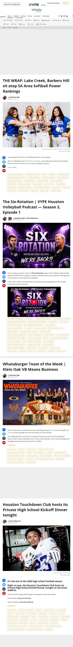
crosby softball (37, 184)
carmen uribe (56, 187)
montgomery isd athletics (15, 181)
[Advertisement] (36, 35)
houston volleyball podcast (55, 328)
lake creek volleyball (62, 335)
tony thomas (52, 613)
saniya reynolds (12, 351)
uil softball (52, 174)
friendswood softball (24, 184)
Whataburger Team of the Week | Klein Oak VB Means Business (34, 366)
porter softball (12, 187)
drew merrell (41, 351)
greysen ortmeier (54, 348)
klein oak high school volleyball (16, 344)
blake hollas (54, 623)
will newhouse (11, 623)
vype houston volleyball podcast (37, 322)
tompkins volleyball (45, 331)
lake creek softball (43, 181)
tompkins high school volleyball (16, 335)
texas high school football (36, 626)
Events (23, 24)
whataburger (59, 459)
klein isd (29, 452)
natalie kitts (51, 351)
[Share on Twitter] (4, 162)
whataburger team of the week (16, 462)
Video (38, 20)
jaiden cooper (44, 190)
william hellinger (31, 613)
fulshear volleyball (48, 344)
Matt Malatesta (32, 218)
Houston (15, 27)
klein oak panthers (33, 456)
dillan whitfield (54, 620)
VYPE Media (9, 20)
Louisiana (37, 16)
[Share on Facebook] (4, 157)
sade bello (22, 351)
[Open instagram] (64, 16)
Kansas (30, 16)
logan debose (65, 616)
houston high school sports (15, 174)
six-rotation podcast (39, 328)
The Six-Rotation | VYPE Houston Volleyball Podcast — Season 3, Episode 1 (33, 207)
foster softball (11, 184)
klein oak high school (60, 452)
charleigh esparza (23, 190)
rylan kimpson (24, 620)
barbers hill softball (56, 181)
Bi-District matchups (33, 161)
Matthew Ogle (15, 97)
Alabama (16, 16)
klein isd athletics (39, 452)
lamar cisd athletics (63, 177)
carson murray (20, 613)
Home (4, 27)
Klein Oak (52, 430)
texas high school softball (32, 174)
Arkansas (23, 16)
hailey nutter (66, 187)
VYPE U (30, 20)
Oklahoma (10, 17)
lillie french (57, 456)
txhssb (44, 174)
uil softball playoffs (63, 174)
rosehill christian (48, 610)
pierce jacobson (43, 616)
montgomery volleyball (34, 344)
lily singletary (66, 456)
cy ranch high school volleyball (59, 338)
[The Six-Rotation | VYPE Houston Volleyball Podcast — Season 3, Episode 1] (36, 245)
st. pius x (34, 616)
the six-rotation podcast (14, 325)
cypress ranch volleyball (34, 335)
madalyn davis (12, 190)
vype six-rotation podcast (15, 328)
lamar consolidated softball (42, 187)
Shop (15, 24)
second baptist (23, 623)
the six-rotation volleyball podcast (33, 325)
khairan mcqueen (12, 620)
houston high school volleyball (61, 318)
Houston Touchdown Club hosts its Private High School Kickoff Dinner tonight (35, 510)
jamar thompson (60, 610)
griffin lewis (64, 620)
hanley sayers (42, 613)
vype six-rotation (49, 325)
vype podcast (53, 322)
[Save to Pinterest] (4, 170)
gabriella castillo (55, 190)
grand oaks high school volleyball (31, 341)
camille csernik (43, 348)
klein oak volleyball (49, 341)
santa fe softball (48, 184)
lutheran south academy (25, 610)
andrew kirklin (25, 616)
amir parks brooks (13, 616)
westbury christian (43, 623)
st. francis (10, 613)
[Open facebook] (59, 16)
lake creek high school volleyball (16, 338)
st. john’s (61, 613)
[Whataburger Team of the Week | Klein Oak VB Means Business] (36, 402)
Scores (32, 24)
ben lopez (32, 623)
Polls (7, 24)
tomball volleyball (12, 331)
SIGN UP (65, 3)
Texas (9, 16)
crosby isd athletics (30, 181)
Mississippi (45, 16)
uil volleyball (29, 318)
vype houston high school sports (16, 177)
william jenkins (31, 462)
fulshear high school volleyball (16, 348)
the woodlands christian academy (17, 626)
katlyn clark (35, 190)
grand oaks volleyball (13, 341)
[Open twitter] (61, 16)
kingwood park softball (25, 187)
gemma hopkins (31, 348)
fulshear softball (60, 184)
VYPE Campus (43, 24)
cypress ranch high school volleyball (38, 338)
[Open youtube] (67, 16)
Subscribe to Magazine (12, 4)
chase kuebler (49, 629)
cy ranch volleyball (49, 335)
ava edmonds (11, 449)
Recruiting (58, 20)
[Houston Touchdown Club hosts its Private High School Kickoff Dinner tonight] (36, 548)
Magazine (47, 20)
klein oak (49, 452)
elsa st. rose (31, 351)
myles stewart (55, 616)
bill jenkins (21, 449)
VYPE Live (20, 20)
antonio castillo (12, 610)
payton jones (43, 620)
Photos (67, 20)
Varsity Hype (19, 17)
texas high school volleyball (15, 318)
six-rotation (28, 328)
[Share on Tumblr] (4, 166)
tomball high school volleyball (29, 331)
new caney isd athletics (48, 177)
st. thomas (34, 620)
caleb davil (38, 610)
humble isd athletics (34, 177)
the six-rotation (64, 322)
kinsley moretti (61, 351)
